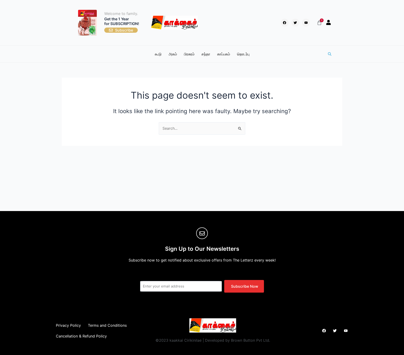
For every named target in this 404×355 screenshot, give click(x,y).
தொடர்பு (243, 54)
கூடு (158, 54)
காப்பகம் (223, 54)
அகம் (173, 54)
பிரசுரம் (189, 54)
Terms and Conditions (107, 325)
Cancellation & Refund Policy (81, 336)
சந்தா (206, 54)
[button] (329, 54)
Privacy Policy (68, 325)
